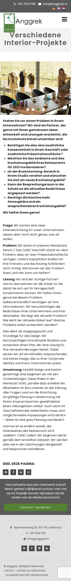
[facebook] (32, 548)
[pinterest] (24, 548)
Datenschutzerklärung (31, 570)
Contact (9, 570)
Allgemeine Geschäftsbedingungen (27, 575)
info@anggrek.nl (55, 4)
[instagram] (39, 548)
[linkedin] (47, 548)
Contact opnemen (35, 507)
